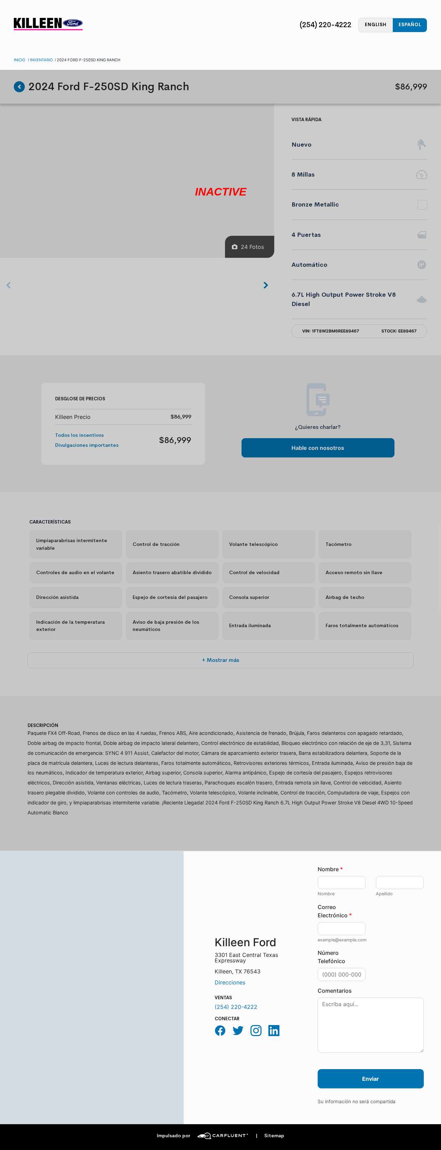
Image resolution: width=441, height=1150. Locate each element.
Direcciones (230, 982)
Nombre (330, 869)
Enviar (370, 1078)
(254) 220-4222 (325, 24)
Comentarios (335, 990)
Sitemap (270, 1136)
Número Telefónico (331, 956)
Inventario (41, 59)
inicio (19, 59)
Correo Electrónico (335, 911)
